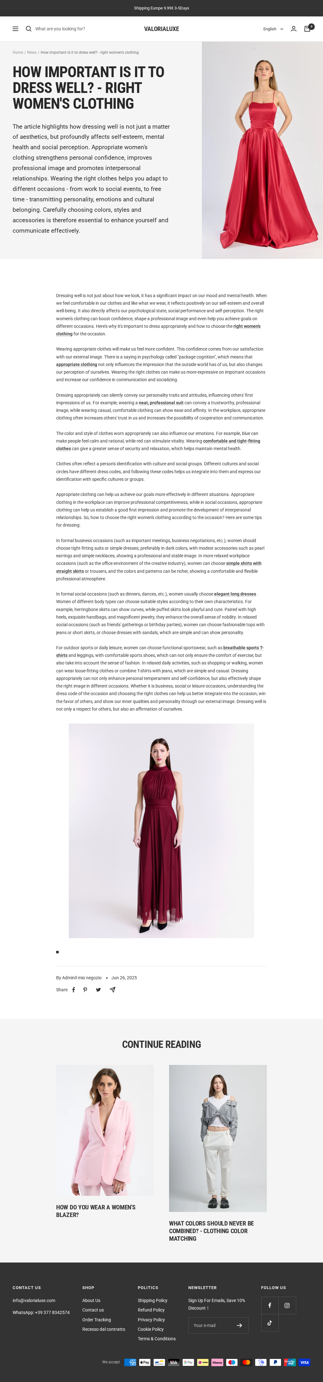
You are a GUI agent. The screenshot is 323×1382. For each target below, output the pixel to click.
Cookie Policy (151, 1329)
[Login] (294, 29)
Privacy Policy (151, 1319)
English (270, 29)
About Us (91, 1300)
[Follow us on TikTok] (270, 1322)
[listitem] (73, 990)
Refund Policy (151, 1309)
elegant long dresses (235, 593)
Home (18, 52)
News (32, 52)
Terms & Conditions (157, 1338)
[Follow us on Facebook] (270, 1305)
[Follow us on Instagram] (287, 1305)
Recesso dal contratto (103, 1329)
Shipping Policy (152, 1300)
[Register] (239, 1325)
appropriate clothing (76, 364)
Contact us (93, 1309)
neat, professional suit (161, 402)
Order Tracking (96, 1319)
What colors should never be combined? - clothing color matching (211, 1231)
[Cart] (307, 29)
